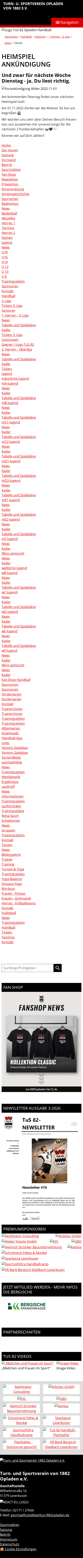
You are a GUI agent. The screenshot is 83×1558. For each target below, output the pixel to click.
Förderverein (11, 694)
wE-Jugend (9, 631)
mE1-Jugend (11, 500)
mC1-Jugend (11, 422)
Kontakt (7, 291)
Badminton (10, 203)
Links (5, 743)
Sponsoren (10, 286)
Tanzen (7, 845)
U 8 (4, 276)
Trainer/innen (12, 709)
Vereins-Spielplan (15, 748)
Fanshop (8, 937)
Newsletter (10, 179)
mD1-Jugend (11, 461)
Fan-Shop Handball (16, 679)
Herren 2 (8, 233)
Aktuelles (8, 218)
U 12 (5, 267)
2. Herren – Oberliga (17, 349)
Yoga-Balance (12, 879)
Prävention (10, 184)
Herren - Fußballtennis (19, 903)
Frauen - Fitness (14, 893)
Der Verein (10, 150)
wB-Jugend (10, 573)
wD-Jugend (10, 611)
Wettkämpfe (11, 777)
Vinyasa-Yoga (12, 884)
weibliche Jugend (14, 568)
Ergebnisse (10, 782)
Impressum (8, 1539)
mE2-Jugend (11, 519)
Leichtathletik (12, 762)
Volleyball (9, 913)
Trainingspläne (13, 811)
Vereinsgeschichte (15, 194)
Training (8, 864)
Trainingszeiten (13, 281)
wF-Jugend (9, 650)
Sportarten (11, 36)
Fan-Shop (9, 174)
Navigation (69, 22)
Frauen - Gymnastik (16, 898)
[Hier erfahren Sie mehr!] (27, 1314)
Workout (8, 888)
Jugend (7, 242)
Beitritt (7, 165)
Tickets (7, 369)
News (8, 43)
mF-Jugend (10, 539)
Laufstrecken (11, 806)
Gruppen (8, 830)
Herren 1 (8, 223)
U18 (5, 252)
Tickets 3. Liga (12, 305)
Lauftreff (8, 786)
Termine (8, 228)
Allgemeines (11, 728)
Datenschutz (9, 1544)
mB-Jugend (10, 403)
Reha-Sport (10, 816)
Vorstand (9, 160)
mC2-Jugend (11, 441)
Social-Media (11, 757)
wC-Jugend (10, 592)
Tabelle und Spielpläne (19, 325)
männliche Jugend (15, 378)
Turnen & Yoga (13, 869)
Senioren (40, 36)
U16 (5, 257)
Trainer (7, 859)
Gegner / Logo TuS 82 (18, 344)
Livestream (10, 339)
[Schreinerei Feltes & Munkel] (24, 1253)
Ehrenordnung (13, 189)
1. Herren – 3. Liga (59, 36)
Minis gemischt (13, 553)
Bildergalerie (11, 854)
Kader (6, 330)
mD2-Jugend (11, 480)
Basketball (9, 213)
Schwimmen (11, 820)
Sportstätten (11, 169)
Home (6, 145)
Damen (7, 237)
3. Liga (6, 301)
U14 (5, 262)
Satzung (8, 155)
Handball (26, 36)
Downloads (10, 733)
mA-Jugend (10, 383)
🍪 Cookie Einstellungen (18, 1549)
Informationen (13, 796)
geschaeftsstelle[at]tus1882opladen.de (40, 1515)
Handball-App (12, 738)
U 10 (5, 271)
